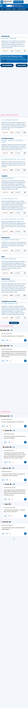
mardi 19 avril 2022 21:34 (6, 471)
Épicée (13, 9)
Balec (3, 256)
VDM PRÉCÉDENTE (7, 65)
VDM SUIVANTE (21, 65)
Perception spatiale (7, 138)
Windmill (7, 430)
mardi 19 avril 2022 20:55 (6, 349)
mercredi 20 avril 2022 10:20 (9, 487)
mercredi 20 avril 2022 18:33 (9, 507)
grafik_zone (6, 468)
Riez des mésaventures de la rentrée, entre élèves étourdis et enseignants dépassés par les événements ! (14, 59)
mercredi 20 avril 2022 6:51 (7, 525)
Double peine (5, 237)
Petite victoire (5, 279)
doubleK (5, 330)
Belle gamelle (5, 36)
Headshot (4, 176)
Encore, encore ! (14, 322)
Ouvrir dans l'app (18, 1)
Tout (2, 9)
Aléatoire (8, 9)
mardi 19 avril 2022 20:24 (6, 333)
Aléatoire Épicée (21, 9)
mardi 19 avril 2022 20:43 (9, 434)
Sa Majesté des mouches (8, 301)
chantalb (7, 484)
